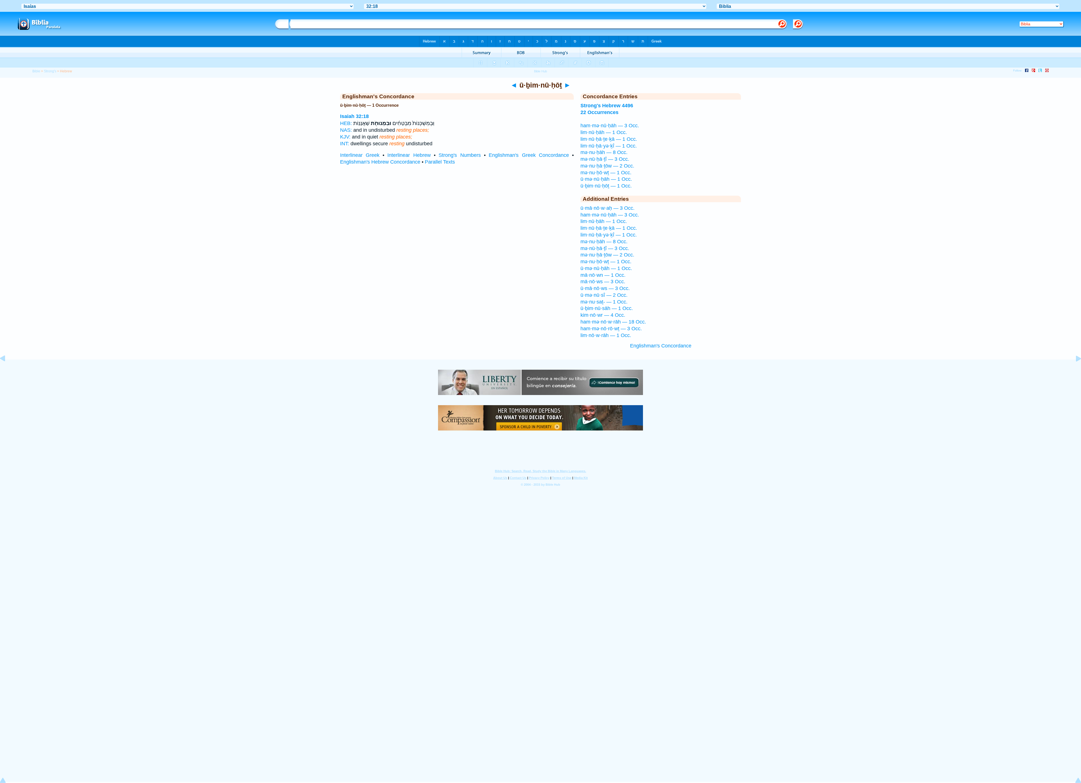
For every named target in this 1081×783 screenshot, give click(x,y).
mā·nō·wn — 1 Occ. (603, 275)
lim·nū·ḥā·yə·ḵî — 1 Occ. (608, 146)
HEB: (346, 123)
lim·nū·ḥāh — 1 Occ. (603, 132)
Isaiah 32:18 (354, 116)
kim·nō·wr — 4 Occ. (602, 315)
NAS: (346, 130)
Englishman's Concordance (660, 346)
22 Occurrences (599, 112)
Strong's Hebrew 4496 (606, 105)
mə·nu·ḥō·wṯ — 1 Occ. (605, 172)
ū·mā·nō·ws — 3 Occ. (605, 288)
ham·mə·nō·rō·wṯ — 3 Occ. (611, 328)
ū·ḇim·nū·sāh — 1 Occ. (606, 308)
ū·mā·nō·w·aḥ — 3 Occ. (607, 208)
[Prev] (7, 371)
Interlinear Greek (359, 155)
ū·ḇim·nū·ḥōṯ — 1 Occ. (606, 186)
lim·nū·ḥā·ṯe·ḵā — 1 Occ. (608, 139)
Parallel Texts (440, 162)
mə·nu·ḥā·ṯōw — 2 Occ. (607, 166)
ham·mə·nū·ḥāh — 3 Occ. (609, 125)
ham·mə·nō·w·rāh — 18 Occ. (613, 322)
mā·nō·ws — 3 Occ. (602, 281)
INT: (344, 143)
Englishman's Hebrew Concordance (380, 162)
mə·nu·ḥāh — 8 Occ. (603, 152)
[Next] (1074, 371)
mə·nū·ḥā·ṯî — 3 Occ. (604, 159)
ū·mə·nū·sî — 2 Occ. (603, 295)
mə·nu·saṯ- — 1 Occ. (603, 302)
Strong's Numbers (460, 155)
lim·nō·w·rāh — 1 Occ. (605, 335)
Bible (36, 71)
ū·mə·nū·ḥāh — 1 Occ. (606, 179)
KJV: (345, 137)
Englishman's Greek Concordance (529, 155)
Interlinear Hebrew (408, 155)
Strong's (50, 71)
